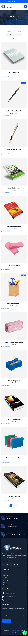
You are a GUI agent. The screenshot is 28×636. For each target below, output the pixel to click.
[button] (18, 53)
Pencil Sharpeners (14, 381)
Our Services (6, 580)
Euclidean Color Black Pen (14, 111)
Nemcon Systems (16, 630)
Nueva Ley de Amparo (14, 227)
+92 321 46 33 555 (12, 518)
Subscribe (6, 621)
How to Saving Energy (14, 188)
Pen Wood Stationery (14, 304)
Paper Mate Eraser (14, 265)
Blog (4, 582)
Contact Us (5, 584)
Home (7, 19)
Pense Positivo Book (14, 419)
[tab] (13, 38)
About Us (5, 577)
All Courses (5, 575)
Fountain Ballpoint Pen (14, 149)
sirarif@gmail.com (11, 527)
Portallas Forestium (14, 496)
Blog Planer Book (14, 72)
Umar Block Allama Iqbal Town (15, 535)
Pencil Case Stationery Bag (14, 342)
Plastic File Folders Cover (14, 458)
